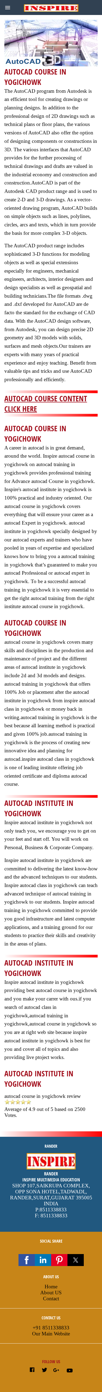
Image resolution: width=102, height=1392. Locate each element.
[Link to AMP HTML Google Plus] (57, 1370)
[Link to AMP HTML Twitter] (44, 1371)
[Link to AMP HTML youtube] (69, 1371)
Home (51, 1286)
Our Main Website (51, 1333)
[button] (7, 7)
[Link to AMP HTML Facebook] (32, 1371)
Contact (51, 1298)
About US (51, 1292)
